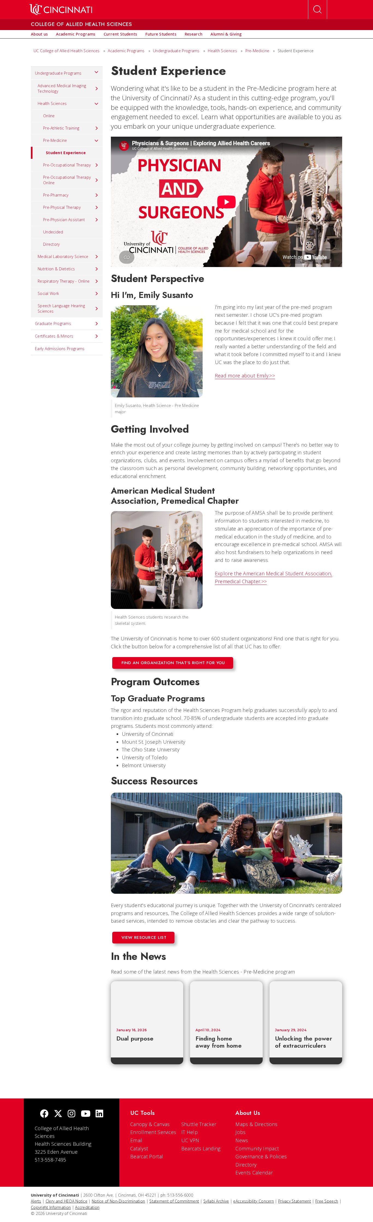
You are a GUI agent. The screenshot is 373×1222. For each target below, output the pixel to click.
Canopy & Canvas (150, 1124)
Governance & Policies (261, 1156)
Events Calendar (254, 1172)
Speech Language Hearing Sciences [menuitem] (61, 308)
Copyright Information (51, 1207)
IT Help (189, 1132)
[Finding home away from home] (226, 1002)
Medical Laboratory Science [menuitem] (63, 256)
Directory (245, 1164)
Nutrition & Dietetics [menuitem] (56, 268)
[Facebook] (44, 1114)
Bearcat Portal (146, 1156)
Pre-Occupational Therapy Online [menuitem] (67, 180)
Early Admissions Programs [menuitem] (60, 348)
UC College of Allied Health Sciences (67, 50)
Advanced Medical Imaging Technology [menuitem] (62, 88)
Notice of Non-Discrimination (118, 1201)
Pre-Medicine (257, 50)
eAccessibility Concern (253, 1201)
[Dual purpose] (147, 1002)
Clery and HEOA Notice (66, 1201)
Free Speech (326, 1201)
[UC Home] (61, 9)
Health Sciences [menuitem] (52, 103)
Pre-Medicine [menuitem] (55, 140)
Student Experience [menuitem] (66, 152)
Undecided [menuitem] (53, 232)
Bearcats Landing (201, 1148)
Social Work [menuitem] (48, 293)
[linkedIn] (99, 1114)
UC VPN (190, 1140)
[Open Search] (317, 9)
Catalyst (139, 1148)
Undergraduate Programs (176, 50)
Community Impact (257, 1148)
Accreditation (87, 1207)
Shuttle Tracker (199, 1124)
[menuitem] (39, 34)
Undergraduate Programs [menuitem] (58, 73)
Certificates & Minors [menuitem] (54, 336)
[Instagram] (71, 1114)
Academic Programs (126, 50)
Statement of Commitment (174, 1201)
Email (136, 1140)
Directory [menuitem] (51, 244)
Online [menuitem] (49, 115)
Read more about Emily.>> (245, 375)
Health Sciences (223, 50)
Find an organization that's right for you (173, 663)
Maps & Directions (256, 1124)
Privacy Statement (294, 1201)
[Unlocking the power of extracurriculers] (306, 1002)
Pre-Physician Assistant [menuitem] (64, 219)
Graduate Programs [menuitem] (53, 323)
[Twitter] (58, 1114)
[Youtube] (85, 1114)
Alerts (36, 1201)
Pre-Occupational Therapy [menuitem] (67, 165)
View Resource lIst (144, 937)
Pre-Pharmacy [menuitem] (56, 195)
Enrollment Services (153, 1132)
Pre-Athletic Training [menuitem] (61, 128)
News (241, 1140)
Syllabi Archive (216, 1201)
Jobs (240, 1132)
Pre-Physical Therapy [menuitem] (62, 207)
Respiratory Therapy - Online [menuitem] (64, 281)
